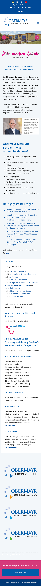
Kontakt (6, 583)
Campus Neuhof (16, 296)
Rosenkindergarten (12, 288)
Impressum (15, 583)
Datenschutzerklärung (29, 583)
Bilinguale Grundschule (19, 282)
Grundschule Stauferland (20, 294)
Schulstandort (11, 448)
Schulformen (10, 425)
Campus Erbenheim (18, 271)
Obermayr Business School (20, 291)
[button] (38, 22)
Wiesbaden (13, 66)
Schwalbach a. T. (28, 69)
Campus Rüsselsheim (18, 280)
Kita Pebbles (13, 277)
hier (25, 307)
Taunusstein (27, 66)
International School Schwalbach (23, 274)
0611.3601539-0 (22, 5)
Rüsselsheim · (12, 69)
